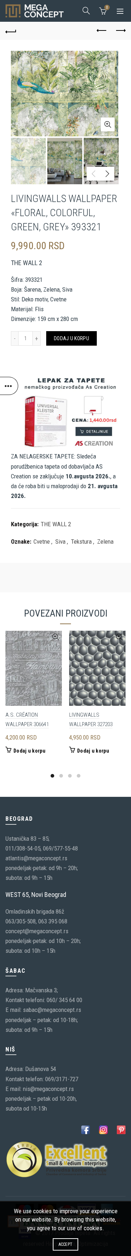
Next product (120, 31)
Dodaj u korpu (71, 338)
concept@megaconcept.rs (36, 931)
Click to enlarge (108, 124)
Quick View (55, 637)
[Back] (11, 31)
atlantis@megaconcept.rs (36, 858)
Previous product (102, 31)
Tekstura (81, 541)
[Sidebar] (9, 386)
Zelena (105, 541)
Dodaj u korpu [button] (29, 751)
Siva (60, 541)
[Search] (86, 10)
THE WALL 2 (56, 524)
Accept (66, 1244)
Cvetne (41, 541)
